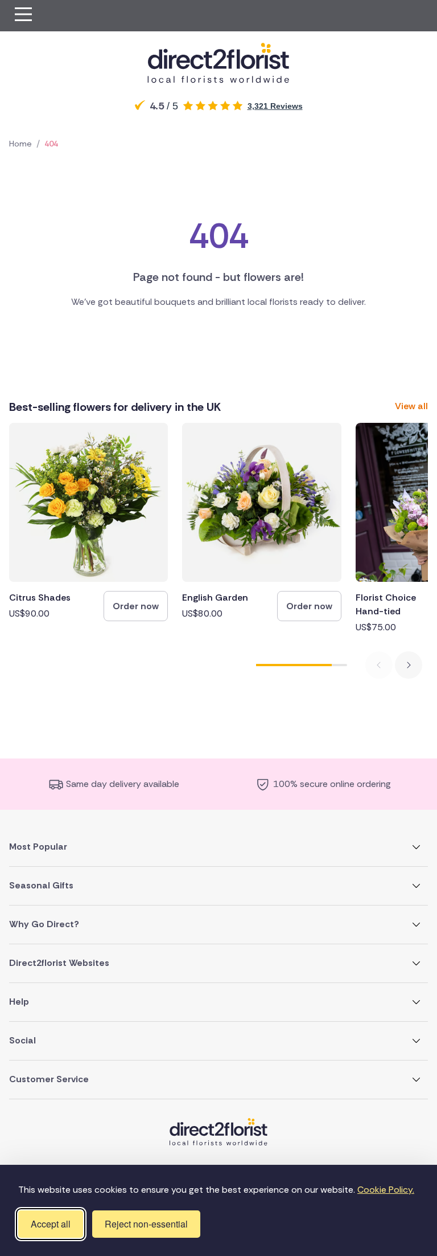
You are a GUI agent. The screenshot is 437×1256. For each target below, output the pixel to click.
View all (411, 406)
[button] (23, 15)
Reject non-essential (146, 1223)
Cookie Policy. (385, 1190)
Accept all (51, 1223)
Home (20, 143)
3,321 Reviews (275, 106)
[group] (88, 522)
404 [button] (51, 143)
